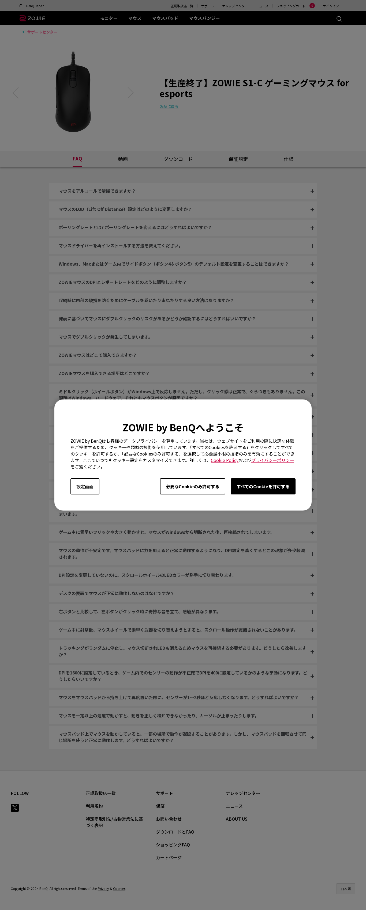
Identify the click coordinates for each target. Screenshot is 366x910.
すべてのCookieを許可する (263, 486)
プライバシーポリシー (272, 460)
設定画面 (85, 486)
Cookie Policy (224, 460)
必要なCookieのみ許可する (192, 486)
